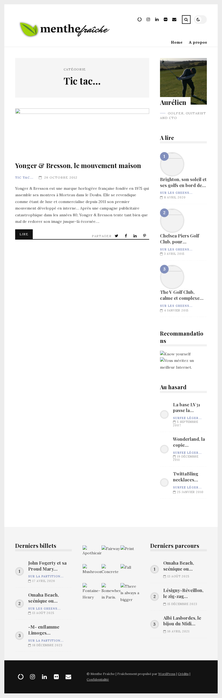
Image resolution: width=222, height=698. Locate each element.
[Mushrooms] (92, 573)
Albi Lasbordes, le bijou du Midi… (182, 621)
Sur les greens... (176, 193)
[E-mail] (174, 20)
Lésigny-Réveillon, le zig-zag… (183, 593)
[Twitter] (139, 20)
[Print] (129, 554)
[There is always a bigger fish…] (129, 592)
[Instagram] (148, 20)
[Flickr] (165, 20)
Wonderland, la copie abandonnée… (189, 442)
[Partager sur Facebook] (126, 236)
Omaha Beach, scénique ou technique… (43, 598)
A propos (198, 42)
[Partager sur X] (117, 236)
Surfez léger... (187, 418)
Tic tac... (24, 177)
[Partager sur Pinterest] (145, 236)
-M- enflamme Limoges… (43, 630)
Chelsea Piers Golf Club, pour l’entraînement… (172, 221)
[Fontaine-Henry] (92, 592)
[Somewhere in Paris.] (111, 592)
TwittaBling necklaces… (185, 477)
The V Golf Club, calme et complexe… (172, 277)
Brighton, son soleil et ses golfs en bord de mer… (172, 164)
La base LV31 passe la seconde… (186, 408)
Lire (23, 234)
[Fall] (129, 573)
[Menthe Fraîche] (64, 42)
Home (176, 42)
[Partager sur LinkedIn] (135, 236)
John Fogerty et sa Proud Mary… (47, 566)
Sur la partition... (46, 576)
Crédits (183, 674)
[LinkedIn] (157, 20)
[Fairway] (111, 554)
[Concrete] (111, 573)
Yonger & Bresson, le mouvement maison (82, 131)
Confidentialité (98, 679)
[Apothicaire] (92, 554)
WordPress (166, 674)
